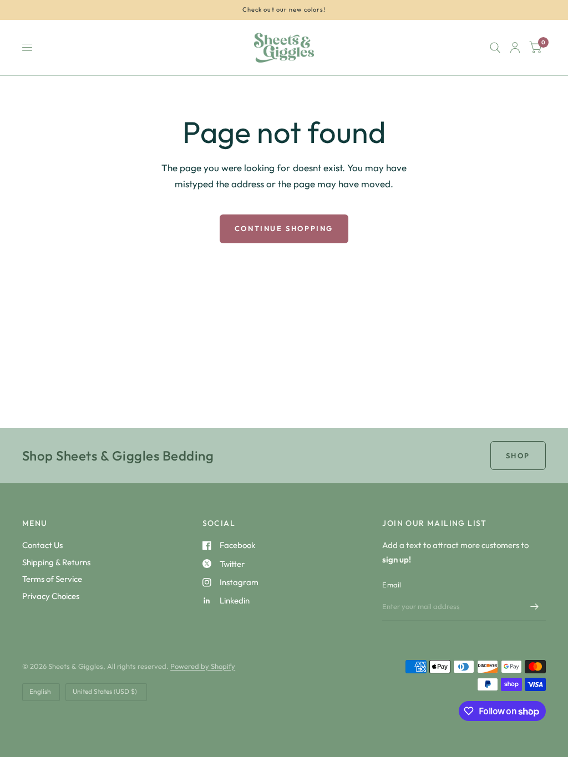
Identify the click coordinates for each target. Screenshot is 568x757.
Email (391, 584)
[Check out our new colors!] (284, 9)
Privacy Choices (50, 596)
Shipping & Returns (56, 562)
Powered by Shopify (202, 666)
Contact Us (42, 545)
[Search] (495, 47)
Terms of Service (52, 579)
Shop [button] (518, 455)
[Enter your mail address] (535, 606)
